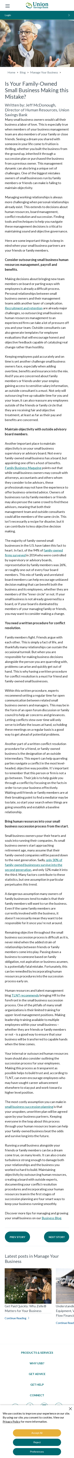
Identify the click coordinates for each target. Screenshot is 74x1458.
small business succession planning (29, 1107)
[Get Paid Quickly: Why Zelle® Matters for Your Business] (28, 1286)
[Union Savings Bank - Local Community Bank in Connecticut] (37, 5)
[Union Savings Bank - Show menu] (7, 5)
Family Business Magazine (23, 468)
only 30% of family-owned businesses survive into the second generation (33, 865)
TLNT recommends (25, 995)
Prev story (17, 1237)
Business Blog (51, 1218)
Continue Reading (15, 1318)
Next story (57, 1237)
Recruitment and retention (24, 308)
